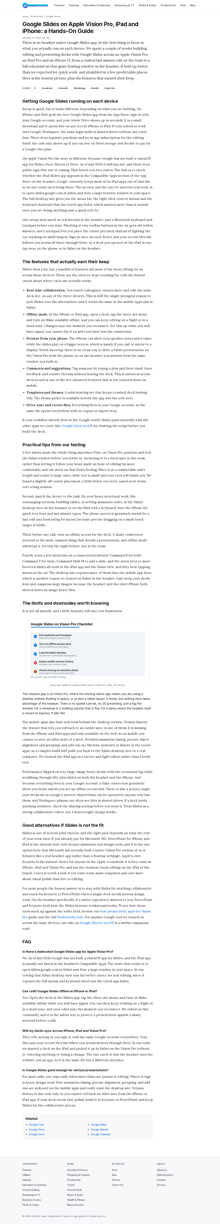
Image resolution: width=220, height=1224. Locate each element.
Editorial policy (165, 1174)
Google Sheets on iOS (97, 923)
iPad (183, 5)
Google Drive (36, 1134)
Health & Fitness (76, 1199)
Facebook (47, 88)
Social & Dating (30, 1189)
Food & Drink (74, 1189)
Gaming (74, 5)
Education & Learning (96, 5)
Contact (161, 1179)
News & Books (75, 1204)
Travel (70, 1184)
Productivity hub (70, 917)
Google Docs (37, 1129)
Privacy (161, 1184)
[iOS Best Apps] (35, 5)
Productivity (168, 5)
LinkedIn (63, 88)
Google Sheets (99, 1129)
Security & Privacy (77, 1169)
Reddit (94, 88)
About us (162, 1169)
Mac (193, 5)
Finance (59, 5)
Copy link (109, 88)
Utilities (26, 1174)
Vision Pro (118, 1184)
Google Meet (98, 1124)
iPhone (116, 1179)
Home (25, 16)
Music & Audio (75, 1194)
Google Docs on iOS (77, 426)
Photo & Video (147, 5)
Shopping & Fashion (78, 1174)
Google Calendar (101, 1134)
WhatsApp (79, 88)
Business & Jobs (31, 1199)
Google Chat (36, 1124)
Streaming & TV (124, 5)
